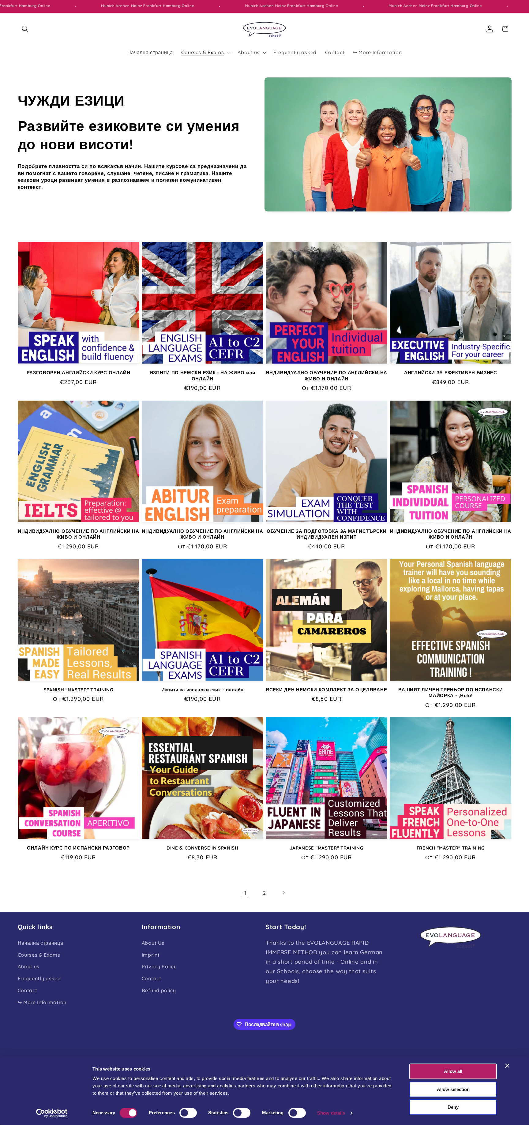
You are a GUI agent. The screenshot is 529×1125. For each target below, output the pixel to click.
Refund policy (159, 990)
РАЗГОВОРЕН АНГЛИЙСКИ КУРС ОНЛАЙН (78, 373)
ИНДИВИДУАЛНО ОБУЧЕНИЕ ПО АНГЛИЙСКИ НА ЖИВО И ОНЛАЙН (326, 375)
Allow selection (453, 1089)
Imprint (151, 955)
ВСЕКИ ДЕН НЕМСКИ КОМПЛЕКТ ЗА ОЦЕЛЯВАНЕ (326, 690)
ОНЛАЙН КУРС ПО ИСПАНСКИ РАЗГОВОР (78, 848)
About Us (153, 943)
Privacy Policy (159, 966)
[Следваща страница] (283, 893)
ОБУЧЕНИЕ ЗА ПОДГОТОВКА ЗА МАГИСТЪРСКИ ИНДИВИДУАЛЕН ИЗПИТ (327, 534)
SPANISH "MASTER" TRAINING (78, 690)
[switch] (188, 1113)
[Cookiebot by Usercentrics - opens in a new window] (52, 1113)
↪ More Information (42, 1002)
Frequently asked (39, 978)
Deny (453, 1107)
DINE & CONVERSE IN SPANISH (202, 848)
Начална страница (40, 943)
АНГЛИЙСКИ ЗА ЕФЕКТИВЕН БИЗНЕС (450, 373)
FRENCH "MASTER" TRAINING (451, 848)
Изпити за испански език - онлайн (202, 690)
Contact (27, 990)
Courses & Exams (39, 955)
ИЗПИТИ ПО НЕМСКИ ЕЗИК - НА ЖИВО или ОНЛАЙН (202, 375)
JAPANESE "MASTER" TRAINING (326, 848)
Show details (331, 1113)
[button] (25, 29)
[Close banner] (507, 1065)
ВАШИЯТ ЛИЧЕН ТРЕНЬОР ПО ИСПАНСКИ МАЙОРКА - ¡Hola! (450, 692)
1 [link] (245, 892)
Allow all (453, 1071)
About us (29, 966)
